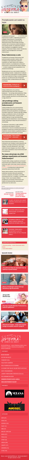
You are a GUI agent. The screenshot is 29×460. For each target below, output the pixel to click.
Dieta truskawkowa (6, 371)
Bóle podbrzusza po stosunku (10, 365)
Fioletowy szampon (7, 362)
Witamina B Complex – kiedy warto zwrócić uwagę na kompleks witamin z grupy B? (17, 221)
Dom (2, 420)
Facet (3, 426)
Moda (2, 434)
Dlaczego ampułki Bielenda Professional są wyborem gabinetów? (16, 211)
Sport (3, 439)
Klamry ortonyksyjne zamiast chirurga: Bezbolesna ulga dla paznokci (18, 202)
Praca (3, 437)
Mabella (11, 354)
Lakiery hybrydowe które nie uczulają (12, 373)
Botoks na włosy (6, 357)
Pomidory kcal (5, 360)
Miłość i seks (5, 431)
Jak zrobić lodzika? (7, 248)
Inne (3, 320)
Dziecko (3, 423)
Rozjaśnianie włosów (7, 376)
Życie (2, 450)
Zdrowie (4, 282)
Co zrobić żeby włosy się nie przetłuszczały (14, 368)
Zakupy (3, 445)
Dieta (2, 418)
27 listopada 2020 (22, 36)
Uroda (5, 32)
